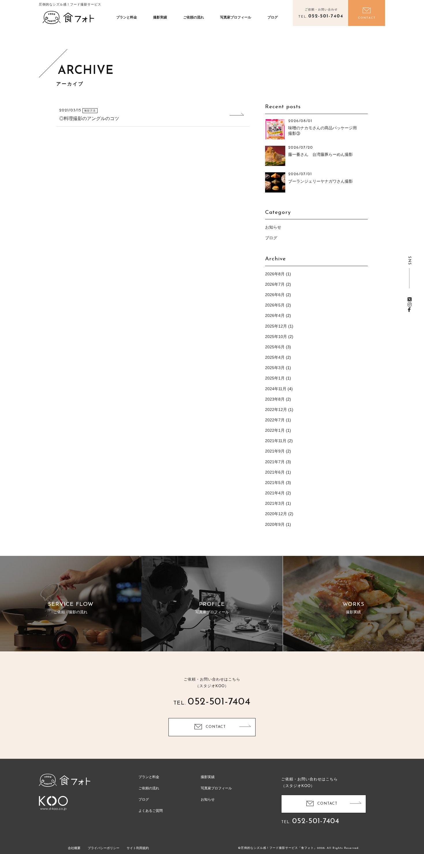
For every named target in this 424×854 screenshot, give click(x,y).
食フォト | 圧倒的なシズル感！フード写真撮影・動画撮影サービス (68, 17)
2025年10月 (276, 336)
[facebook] (409, 309)
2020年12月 (276, 513)
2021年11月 (275, 440)
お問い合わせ (366, 13)
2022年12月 (276, 409)
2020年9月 (275, 524)
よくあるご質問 (150, 811)
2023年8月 (275, 399)
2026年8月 (275, 274)
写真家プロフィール (235, 17)
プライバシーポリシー (103, 848)
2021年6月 (275, 472)
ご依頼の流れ (193, 17)
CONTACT (216, 727)
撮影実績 (160, 17)
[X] (410, 299)
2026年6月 (275, 294)
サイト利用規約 (138, 848)
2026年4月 (275, 315)
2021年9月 (275, 451)
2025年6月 (275, 347)
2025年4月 (275, 357)
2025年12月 (276, 326)
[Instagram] (410, 304)
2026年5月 (275, 305)
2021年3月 (275, 503)
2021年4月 (275, 493)
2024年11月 (275, 388)
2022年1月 (275, 430)
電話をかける (320, 13)
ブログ (272, 17)
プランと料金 (126, 17)
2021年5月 (275, 482)
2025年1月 (275, 378)
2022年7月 (275, 420)
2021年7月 (275, 461)
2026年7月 (275, 284)
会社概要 (74, 848)
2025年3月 (275, 367)
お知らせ (273, 227)
